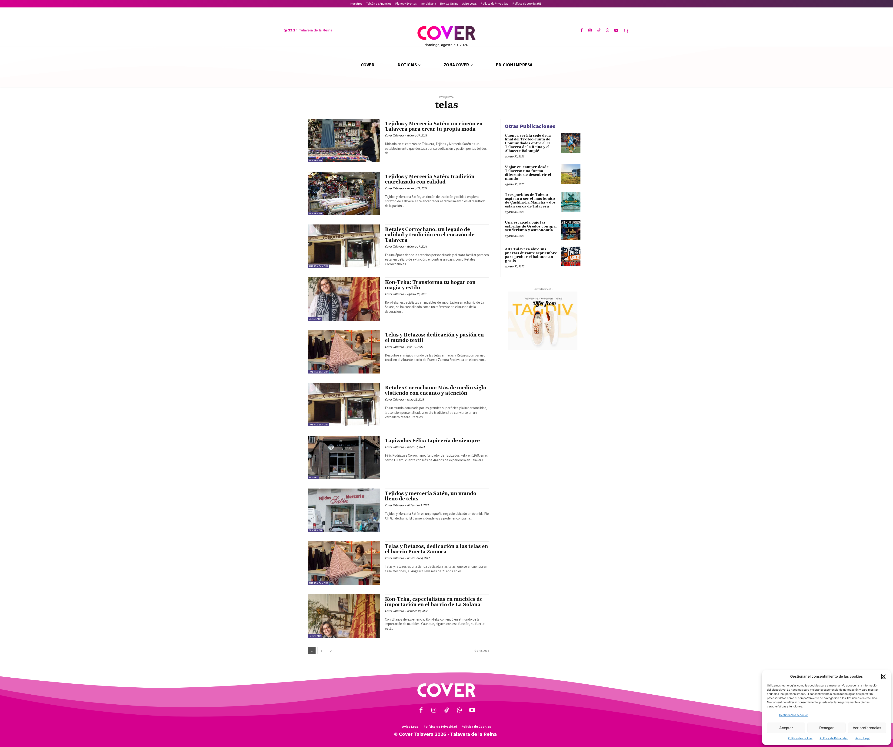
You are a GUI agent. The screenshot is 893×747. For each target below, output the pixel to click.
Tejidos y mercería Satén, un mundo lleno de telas (430, 496)
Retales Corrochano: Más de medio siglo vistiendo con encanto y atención (435, 390)
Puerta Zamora (318, 266)
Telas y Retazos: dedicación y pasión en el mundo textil (434, 337)
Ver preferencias (867, 728)
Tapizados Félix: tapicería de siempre (432, 441)
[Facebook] (581, 30)
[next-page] (331, 650)
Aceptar (786, 728)
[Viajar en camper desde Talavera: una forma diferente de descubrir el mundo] (570, 174)
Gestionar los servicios (793, 715)
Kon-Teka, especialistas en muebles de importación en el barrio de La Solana (434, 602)
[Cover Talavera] (446, 690)
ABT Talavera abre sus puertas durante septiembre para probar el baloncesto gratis (531, 255)
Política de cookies (800, 738)
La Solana (315, 318)
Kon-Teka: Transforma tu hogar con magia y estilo (430, 285)
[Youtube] (616, 30)
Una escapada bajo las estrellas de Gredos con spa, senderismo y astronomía (531, 226)
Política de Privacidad (834, 738)
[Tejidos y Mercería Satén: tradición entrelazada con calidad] (344, 193)
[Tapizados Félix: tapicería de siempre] (344, 457)
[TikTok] (599, 30)
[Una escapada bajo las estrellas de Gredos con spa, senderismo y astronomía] (570, 230)
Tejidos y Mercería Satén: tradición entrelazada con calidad (429, 179)
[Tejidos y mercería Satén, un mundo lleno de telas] (344, 510)
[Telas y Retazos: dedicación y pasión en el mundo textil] (344, 352)
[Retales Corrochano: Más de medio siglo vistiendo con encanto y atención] (344, 404)
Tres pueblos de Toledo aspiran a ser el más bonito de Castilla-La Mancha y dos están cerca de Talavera (530, 201)
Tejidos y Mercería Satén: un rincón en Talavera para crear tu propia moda (434, 126)
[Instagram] (590, 30)
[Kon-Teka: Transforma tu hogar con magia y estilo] (344, 299)
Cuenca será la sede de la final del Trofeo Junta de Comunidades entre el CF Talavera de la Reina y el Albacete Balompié (528, 143)
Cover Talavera (394, 135)
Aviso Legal (862, 738)
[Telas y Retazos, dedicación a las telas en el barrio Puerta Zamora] (344, 563)
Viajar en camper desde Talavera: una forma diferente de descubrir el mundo (528, 173)
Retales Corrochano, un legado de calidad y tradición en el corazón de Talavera (429, 235)
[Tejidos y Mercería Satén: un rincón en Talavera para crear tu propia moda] (344, 140)
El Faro (313, 477)
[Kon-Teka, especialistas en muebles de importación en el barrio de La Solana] (344, 616)
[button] (883, 676)
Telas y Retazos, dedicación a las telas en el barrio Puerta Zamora (436, 549)
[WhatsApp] (607, 30)
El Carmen (315, 160)
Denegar (826, 728)
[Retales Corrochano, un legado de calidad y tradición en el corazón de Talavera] (344, 246)
